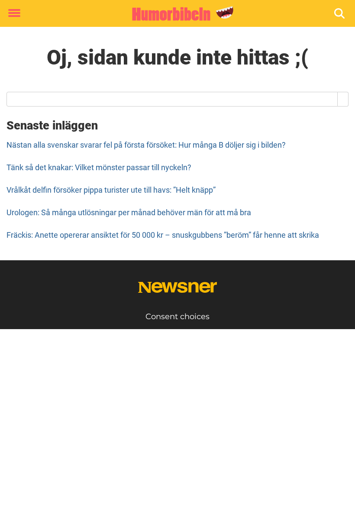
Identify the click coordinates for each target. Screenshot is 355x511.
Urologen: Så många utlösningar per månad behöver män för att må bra (128, 212)
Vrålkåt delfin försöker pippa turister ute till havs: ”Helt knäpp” (111, 189)
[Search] (343, 99)
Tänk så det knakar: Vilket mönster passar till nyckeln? (98, 167)
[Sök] (340, 13)
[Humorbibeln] (174, 14)
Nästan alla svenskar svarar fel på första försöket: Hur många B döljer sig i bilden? (146, 144)
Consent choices (177, 316)
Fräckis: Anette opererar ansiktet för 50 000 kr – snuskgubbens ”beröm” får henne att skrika (162, 234)
